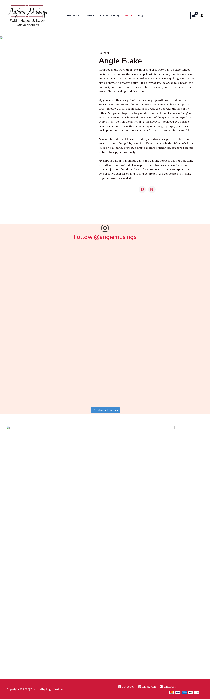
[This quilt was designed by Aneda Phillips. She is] (78, 390)
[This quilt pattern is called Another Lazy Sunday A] (25, 390)
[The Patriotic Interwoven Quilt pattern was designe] (131, 299)
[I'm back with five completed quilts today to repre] (78, 329)
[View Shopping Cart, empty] (193, 15)
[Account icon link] (201, 15)
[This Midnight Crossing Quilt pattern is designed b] (25, 269)
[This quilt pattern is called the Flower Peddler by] (78, 360)
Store (91, 15)
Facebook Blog (109, 15)
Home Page (74, 15)
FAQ (140, 15)
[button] (142, 189)
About (128, 15)
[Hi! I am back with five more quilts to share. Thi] (25, 299)
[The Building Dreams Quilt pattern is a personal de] (78, 299)
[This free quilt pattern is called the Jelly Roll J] (131, 329)
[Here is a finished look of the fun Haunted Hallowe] (131, 390)
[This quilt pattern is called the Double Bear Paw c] (131, 360)
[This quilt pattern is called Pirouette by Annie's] (25, 360)
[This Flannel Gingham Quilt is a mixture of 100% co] (131, 269)
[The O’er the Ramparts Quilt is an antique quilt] (25, 329)
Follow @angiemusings (105, 237)
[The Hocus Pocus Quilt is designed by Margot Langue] (78, 269)
